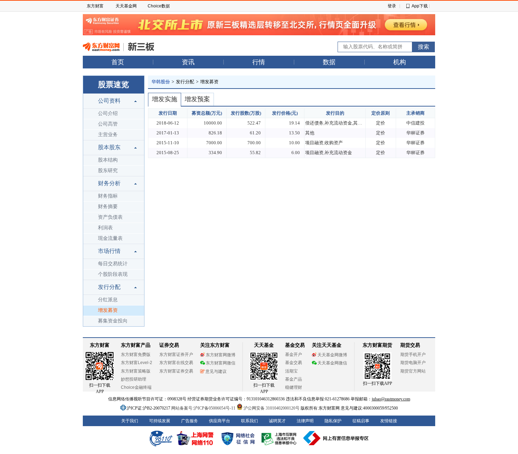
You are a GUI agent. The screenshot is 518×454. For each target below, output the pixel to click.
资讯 (188, 62)
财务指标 (108, 196)
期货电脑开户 (413, 362)
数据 (329, 62)
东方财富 (95, 6)
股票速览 (113, 84)
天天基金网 (126, 6)
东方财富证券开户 (176, 354)
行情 (258, 62)
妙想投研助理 (133, 379)
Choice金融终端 (136, 387)
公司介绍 (108, 113)
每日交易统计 (113, 263)
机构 (399, 62)
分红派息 (108, 299)
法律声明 (305, 420)
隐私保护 (333, 420)
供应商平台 (219, 420)
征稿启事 (360, 420)
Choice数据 (159, 6)
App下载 (420, 6)
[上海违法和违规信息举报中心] (280, 438)
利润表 (105, 227)
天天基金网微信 (332, 363)
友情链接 (388, 420)
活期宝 (291, 371)
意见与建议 (216, 371)
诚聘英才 (277, 420)
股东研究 (108, 170)
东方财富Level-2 (136, 362)
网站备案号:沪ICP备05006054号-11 (203, 408)
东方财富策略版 (135, 371)
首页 (117, 62)
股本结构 (108, 160)
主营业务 (108, 134)
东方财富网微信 (220, 363)
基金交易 (293, 362)
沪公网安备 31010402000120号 (271, 408)
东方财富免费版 (135, 354)
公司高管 (108, 124)
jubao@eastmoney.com (391, 399)
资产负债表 (110, 217)
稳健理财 (293, 387)
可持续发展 (159, 420)
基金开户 (293, 354)
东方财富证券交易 (176, 371)
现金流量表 (110, 238)
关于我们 (129, 420)
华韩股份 (161, 81)
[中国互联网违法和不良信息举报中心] (336, 438)
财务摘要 (108, 206)
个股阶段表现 (113, 274)
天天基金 (264, 345)
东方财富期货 (377, 345)
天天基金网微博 (332, 354)
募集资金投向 (113, 320)
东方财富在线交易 (176, 362)
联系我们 (249, 420)
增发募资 (108, 310)
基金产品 (293, 379)
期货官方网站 (413, 371)
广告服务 (189, 420)
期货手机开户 (413, 354)
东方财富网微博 (220, 354)
